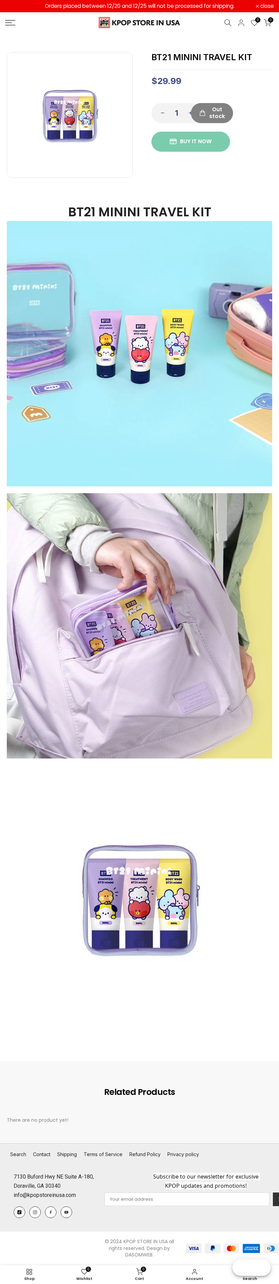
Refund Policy (145, 1154)
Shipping (67, 1154)
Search (18, 1154)
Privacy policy (183, 1154)
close (15, 6)
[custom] (19, 1212)
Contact (41, 1154)
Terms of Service (103, 1154)
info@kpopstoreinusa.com (45, 1195)
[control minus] (160, 113)
